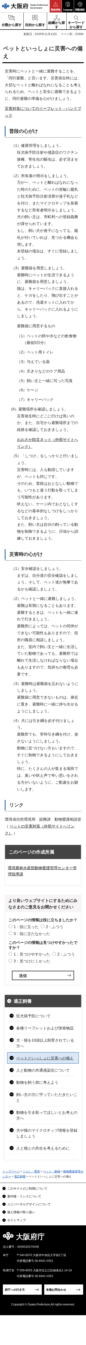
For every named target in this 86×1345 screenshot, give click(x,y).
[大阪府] (25, 6)
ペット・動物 (51, 1171)
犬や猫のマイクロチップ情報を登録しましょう (46, 1133)
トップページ (11, 1171)
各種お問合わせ (56, 1289)
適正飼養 (23, 1001)
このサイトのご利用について (27, 1188)
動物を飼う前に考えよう (37, 1082)
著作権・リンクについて (24, 1196)
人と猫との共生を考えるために (43, 1148)
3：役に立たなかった (32, 934)
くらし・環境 (31, 1171)
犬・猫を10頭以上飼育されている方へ (45, 1043)
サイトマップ (16, 1220)
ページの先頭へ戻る (76, 1238)
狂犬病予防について (33, 1016)
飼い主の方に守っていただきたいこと (46, 1097)
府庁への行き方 (15, 1289)
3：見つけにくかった (32, 961)
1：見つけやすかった (32, 954)
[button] (56, 6)
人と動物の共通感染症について (43, 1070)
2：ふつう (54, 927)
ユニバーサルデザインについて (29, 1204)
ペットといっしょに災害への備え (45, 1058)
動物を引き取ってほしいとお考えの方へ (46, 1115)
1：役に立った (26, 927)
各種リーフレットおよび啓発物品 (45, 1028)
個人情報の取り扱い (21, 1212)
